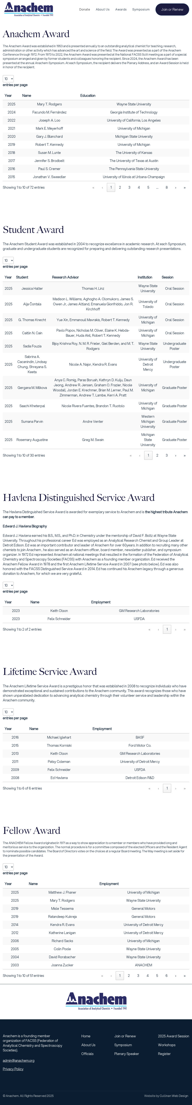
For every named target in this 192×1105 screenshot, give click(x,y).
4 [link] (139, 187)
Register (164, 1053)
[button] (102, 9)
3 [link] (129, 187)
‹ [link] (102, 187)
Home (85, 1036)
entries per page (15, 84)
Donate (84, 9)
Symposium (123, 1044)
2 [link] (120, 187)
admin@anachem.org (18, 1060)
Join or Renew (172, 9)
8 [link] (167, 187)
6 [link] (167, 975)
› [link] (175, 187)
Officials (87, 1053)
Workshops (167, 1044)
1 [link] (111, 187)
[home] (28, 9)
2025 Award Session (173, 1036)
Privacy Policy (13, 1069)
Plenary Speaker (126, 1053)
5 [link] (148, 187)
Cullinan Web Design (174, 1096)
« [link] (93, 187)
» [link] (185, 187)
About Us (88, 1044)
